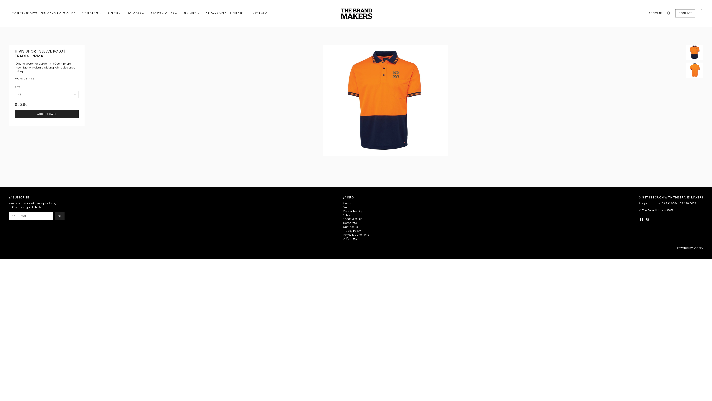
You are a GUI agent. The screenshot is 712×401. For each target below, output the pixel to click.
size (17, 87)
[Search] (669, 13)
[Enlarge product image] (385, 100)
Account (655, 13)
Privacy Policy (352, 231)
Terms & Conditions (356, 235)
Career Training (353, 211)
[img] (641, 219)
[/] (357, 13)
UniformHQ (350, 238)
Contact (685, 13)
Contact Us (350, 227)
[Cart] (701, 11)
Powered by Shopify (690, 248)
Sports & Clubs (352, 219)
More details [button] (24, 78)
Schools (348, 215)
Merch (347, 207)
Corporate (350, 223)
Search (347, 203)
